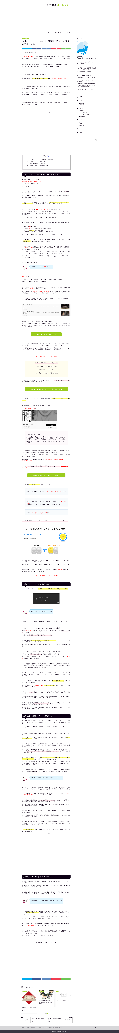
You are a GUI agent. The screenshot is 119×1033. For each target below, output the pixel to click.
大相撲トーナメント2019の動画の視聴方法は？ (41, 159)
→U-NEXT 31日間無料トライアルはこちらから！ (46, 356)
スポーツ (81, 108)
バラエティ (82, 125)
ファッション (82, 128)
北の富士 (29, 893)
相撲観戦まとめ (25, 38)
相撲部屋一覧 (83, 103)
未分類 (80, 132)
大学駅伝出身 (83, 116)
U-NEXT (43, 266)
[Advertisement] (59, 20)
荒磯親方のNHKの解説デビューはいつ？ (40, 165)
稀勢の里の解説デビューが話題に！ (38, 163)
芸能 (81, 123)
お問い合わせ (68, 32)
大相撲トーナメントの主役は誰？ (38, 161)
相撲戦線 (59, 4)
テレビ (80, 119)
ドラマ (81, 122)
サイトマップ (58, 32)
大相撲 (80, 100)
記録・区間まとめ (85, 114)
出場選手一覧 (84, 112)
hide (49, 156)
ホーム (49, 32)
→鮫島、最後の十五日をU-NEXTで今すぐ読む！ (46, 475)
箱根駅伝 (82, 110)
